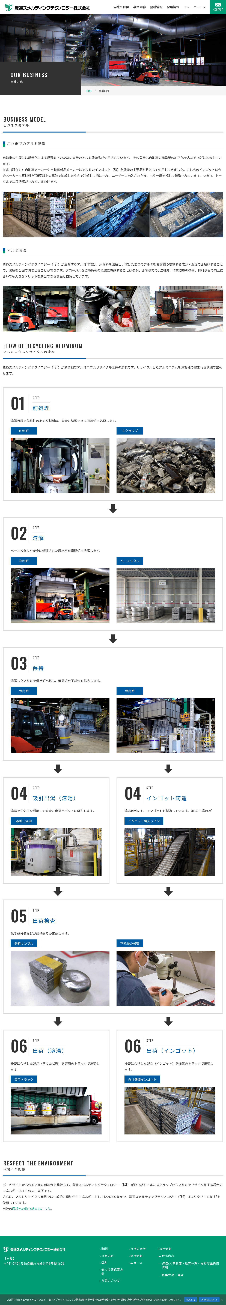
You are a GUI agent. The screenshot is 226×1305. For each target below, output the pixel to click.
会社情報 (156, 7)
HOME (89, 91)
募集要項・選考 (173, 1275)
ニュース (200, 7)
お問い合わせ (110, 1280)
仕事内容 (168, 1256)
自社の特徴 (121, 7)
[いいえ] (221, 1299)
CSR (186, 7)
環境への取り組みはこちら (31, 1208)
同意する (190, 1299)
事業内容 (139, 7)
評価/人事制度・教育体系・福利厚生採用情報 (190, 1265)
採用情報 (173, 7)
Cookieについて (209, 1299)
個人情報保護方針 (112, 1272)
